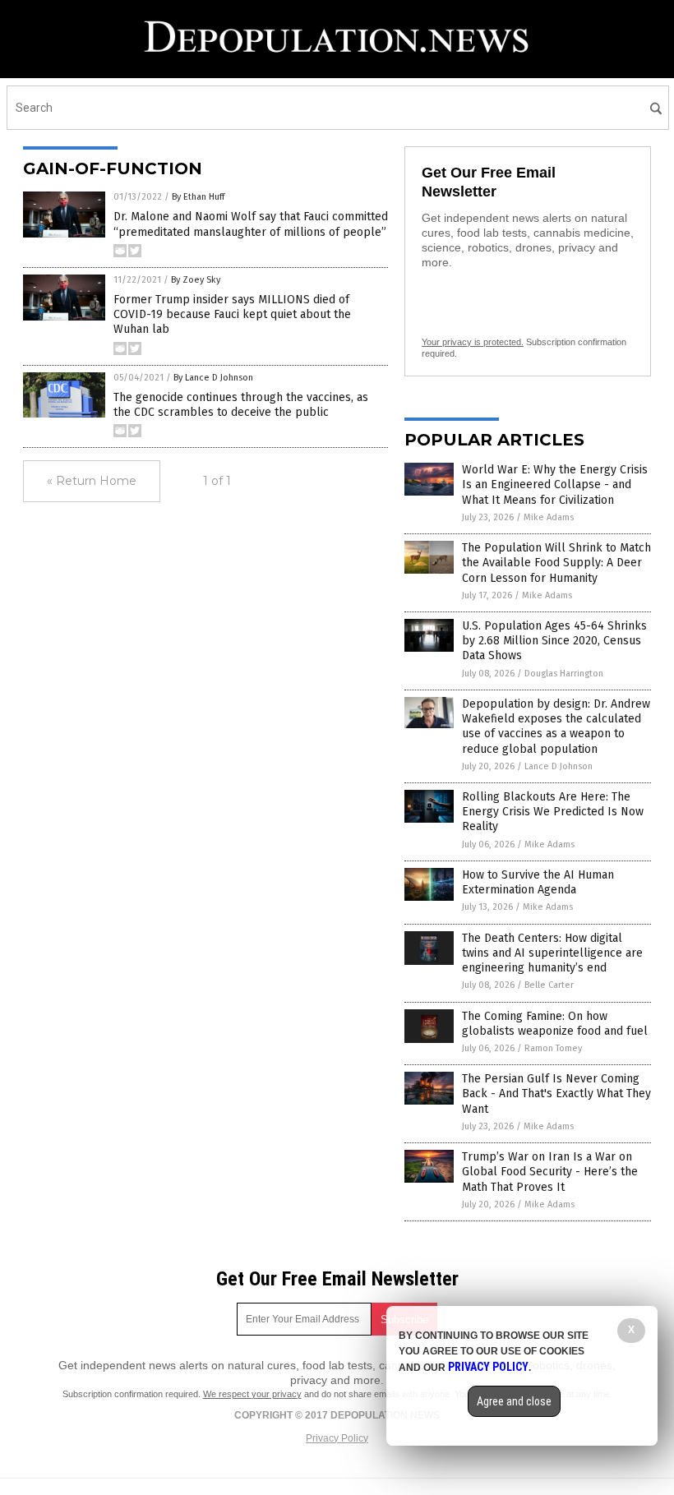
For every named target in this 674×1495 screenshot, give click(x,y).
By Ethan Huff (198, 196)
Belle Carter (549, 985)
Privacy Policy (337, 1438)
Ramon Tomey (553, 1048)
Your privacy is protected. (473, 342)
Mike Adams (549, 517)
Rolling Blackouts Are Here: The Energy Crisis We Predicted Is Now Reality (553, 811)
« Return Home (91, 480)
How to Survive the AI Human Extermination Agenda (538, 882)
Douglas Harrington (563, 673)
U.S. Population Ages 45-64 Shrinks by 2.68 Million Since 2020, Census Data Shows (554, 640)
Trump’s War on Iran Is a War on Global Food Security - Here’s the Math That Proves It (550, 1171)
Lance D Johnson (558, 766)
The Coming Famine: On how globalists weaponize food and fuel (555, 1023)
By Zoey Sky (195, 280)
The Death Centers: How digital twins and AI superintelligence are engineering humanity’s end (552, 953)
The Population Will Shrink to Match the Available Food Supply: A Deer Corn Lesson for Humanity (556, 562)
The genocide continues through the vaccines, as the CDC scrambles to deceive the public (240, 404)
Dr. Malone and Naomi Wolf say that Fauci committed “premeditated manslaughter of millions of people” (250, 224)
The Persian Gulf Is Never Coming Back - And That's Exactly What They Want (556, 1093)
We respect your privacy (252, 1394)
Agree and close (514, 1401)
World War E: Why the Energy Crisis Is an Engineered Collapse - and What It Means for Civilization (555, 484)
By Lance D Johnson (213, 377)
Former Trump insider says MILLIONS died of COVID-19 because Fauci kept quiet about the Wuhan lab (232, 314)
